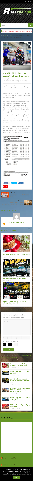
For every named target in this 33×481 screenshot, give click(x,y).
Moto (5, 80)
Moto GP (9, 80)
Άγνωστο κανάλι (9, 458)
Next (20, 201)
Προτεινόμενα (15, 80)
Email (29, 82)
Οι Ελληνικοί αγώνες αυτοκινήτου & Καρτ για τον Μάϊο (13, 203)
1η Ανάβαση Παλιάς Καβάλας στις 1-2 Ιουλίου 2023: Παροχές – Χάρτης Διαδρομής (20, 390)
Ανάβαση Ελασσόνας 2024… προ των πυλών (16, 31)
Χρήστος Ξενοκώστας (16, 222)
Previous (14, 193)
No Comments (23, 80)
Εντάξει (17, 477)
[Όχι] (31, 474)
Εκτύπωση (22, 82)
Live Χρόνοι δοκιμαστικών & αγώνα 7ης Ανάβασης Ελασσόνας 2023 (19, 380)
